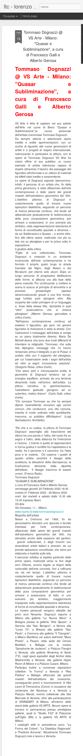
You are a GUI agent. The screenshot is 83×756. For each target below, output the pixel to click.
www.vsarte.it (23, 511)
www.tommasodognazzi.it (48, 511)
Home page (30, 16)
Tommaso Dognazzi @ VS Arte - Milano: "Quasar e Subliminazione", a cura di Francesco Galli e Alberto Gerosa (43, 46)
